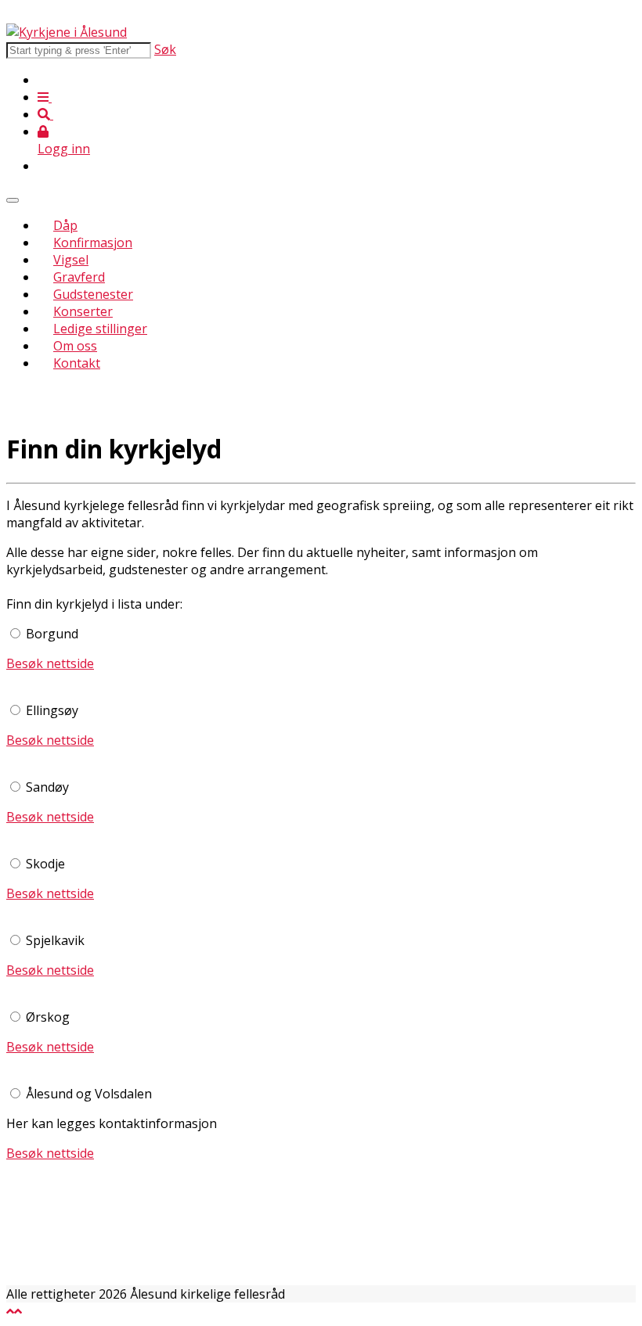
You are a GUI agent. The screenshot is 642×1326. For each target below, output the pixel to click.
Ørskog (48, 1017)
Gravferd (79, 277)
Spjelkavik (55, 940)
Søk (165, 49)
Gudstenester (93, 294)
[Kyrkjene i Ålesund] (66, 32)
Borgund (52, 633)
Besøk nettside (50, 663)
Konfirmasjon (92, 242)
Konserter (83, 311)
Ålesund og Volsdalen (89, 1093)
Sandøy (47, 787)
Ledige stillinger (100, 328)
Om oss (75, 345)
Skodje (45, 863)
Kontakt (76, 363)
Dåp (65, 225)
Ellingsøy (52, 710)
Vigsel (70, 259)
